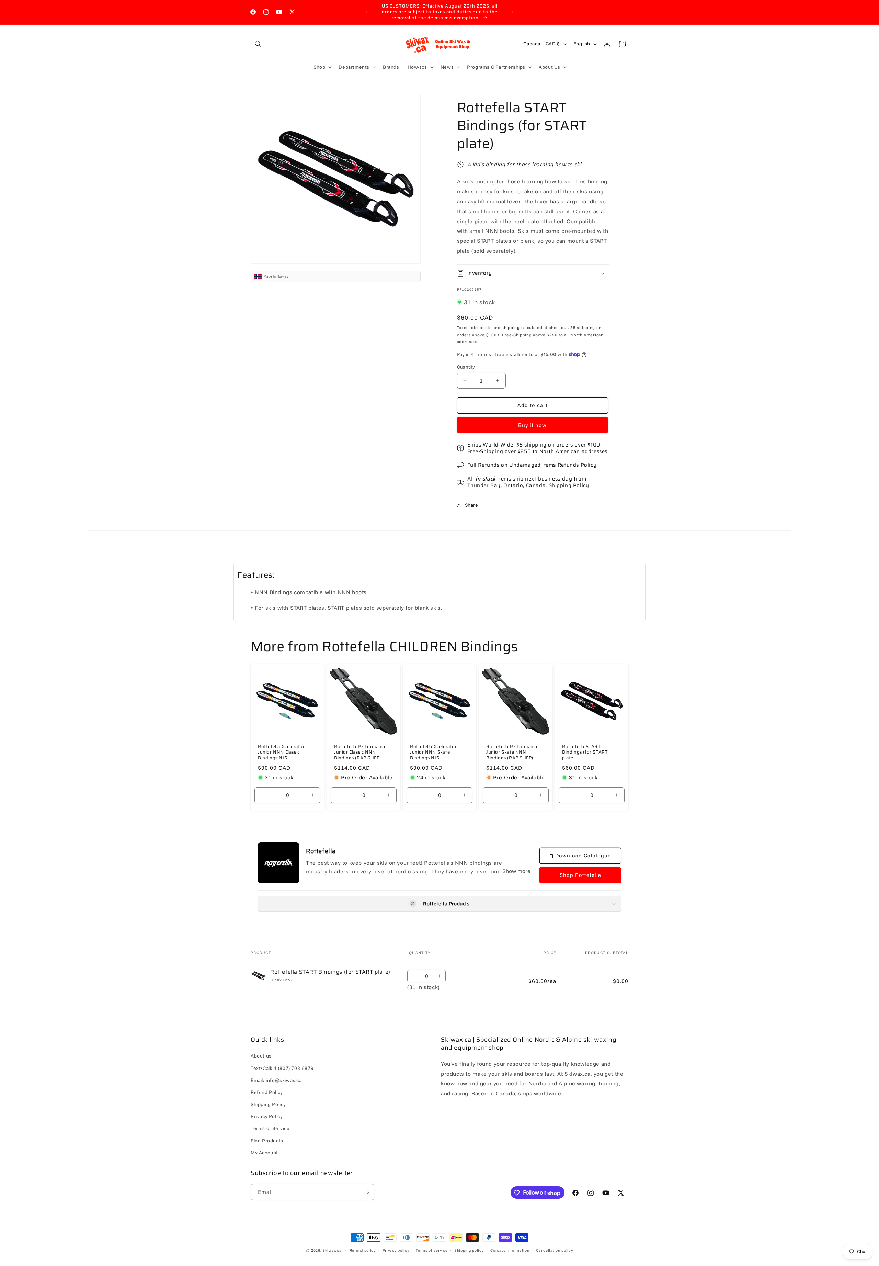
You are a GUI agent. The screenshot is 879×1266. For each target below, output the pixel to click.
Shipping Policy (569, 485)
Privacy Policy (267, 1117)
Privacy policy (396, 1250)
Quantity (466, 367)
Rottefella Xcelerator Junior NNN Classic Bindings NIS (281, 752)
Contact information (509, 1250)
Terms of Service (270, 1129)
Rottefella (321, 851)
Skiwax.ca (331, 1250)
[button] (258, 44)
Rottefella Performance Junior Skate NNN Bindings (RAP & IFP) (512, 752)
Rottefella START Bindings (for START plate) (585, 752)
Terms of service (431, 1250)
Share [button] (471, 505)
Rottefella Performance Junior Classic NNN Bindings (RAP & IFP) (360, 752)
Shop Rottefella (580, 875)
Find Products (267, 1141)
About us (261, 1056)
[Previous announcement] (366, 12)
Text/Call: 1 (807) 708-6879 (282, 1068)
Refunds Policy (577, 465)
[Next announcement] (512, 12)
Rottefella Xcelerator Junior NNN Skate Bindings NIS (433, 752)
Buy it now (532, 425)
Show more (516, 871)
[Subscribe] (366, 1192)
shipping (511, 327)
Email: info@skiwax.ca (276, 1080)
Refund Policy (267, 1092)
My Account (264, 1153)
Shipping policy (469, 1250)
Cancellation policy (554, 1250)
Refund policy (363, 1250)
